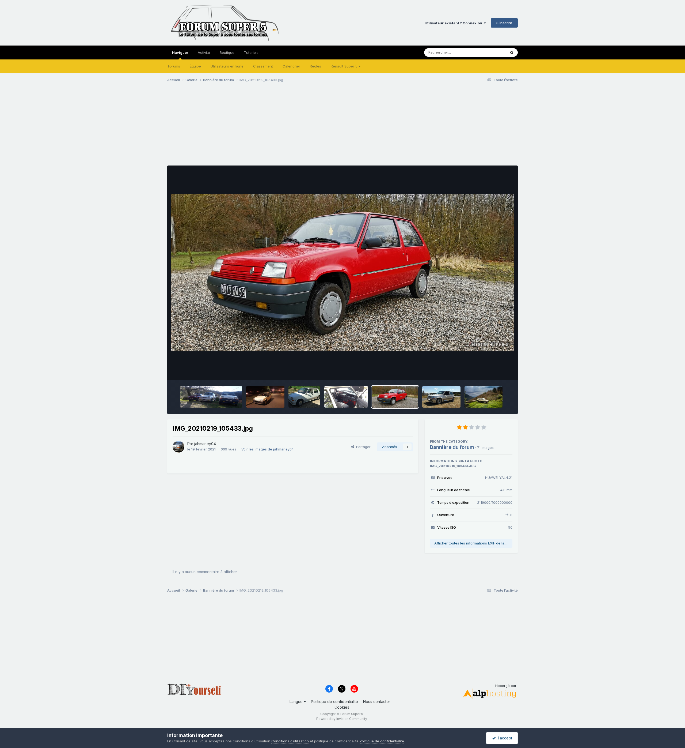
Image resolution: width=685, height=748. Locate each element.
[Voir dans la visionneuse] (342, 272)
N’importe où (488, 52)
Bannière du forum (452, 447)
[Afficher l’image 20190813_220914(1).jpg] (265, 397)
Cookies (341, 707)
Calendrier (291, 66)
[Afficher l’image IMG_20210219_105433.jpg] (395, 397)
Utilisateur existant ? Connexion (454, 23)
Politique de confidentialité (334, 701)
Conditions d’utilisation (290, 741)
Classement (263, 66)
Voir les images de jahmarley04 (267, 449)
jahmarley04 (205, 443)
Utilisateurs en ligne (227, 66)
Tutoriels (251, 52)
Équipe (195, 66)
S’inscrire (504, 23)
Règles (315, 66)
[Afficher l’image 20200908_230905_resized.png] (441, 397)
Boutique (227, 52)
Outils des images (490, 370)
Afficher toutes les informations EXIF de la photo (473, 543)
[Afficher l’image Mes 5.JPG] (211, 397)
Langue (297, 701)
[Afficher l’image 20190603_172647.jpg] (346, 397)
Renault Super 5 (345, 66)
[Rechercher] (512, 52)
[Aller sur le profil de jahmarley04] (178, 447)
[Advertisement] (264, 128)
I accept (504, 738)
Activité (204, 52)
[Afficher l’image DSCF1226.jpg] (304, 397)
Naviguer (180, 52)
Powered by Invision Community (341, 719)
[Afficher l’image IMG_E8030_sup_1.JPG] (484, 397)
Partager (362, 447)
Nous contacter (376, 701)
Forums (174, 66)
